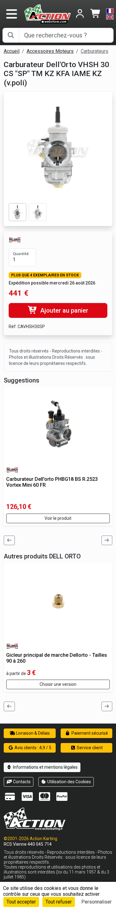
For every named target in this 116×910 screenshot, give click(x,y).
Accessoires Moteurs (50, 51)
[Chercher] (10, 35)
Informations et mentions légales (45, 767)
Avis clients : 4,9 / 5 (32, 747)
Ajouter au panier (63, 310)
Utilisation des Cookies (68, 781)
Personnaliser (96, 902)
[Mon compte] (80, 14)
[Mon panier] (96, 14)
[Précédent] (9, 540)
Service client (89, 747)
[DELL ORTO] (15, 239)
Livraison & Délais (32, 733)
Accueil (11, 51)
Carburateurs (94, 51)
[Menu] (11, 14)
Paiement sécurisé (89, 733)
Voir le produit (58, 518)
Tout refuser (58, 902)
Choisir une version (58, 684)
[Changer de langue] (110, 13)
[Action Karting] (47, 13)
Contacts (21, 781)
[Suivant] (107, 540)
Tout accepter (21, 902)
